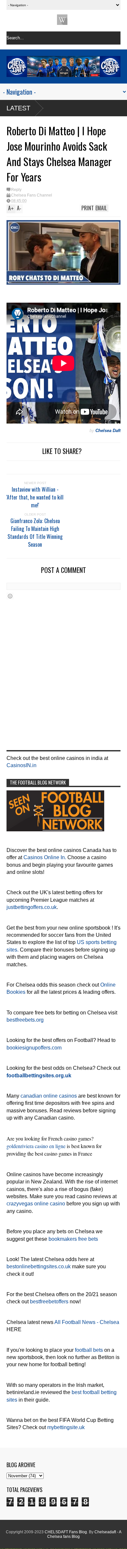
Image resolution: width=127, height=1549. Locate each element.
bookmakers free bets (73, 1239)
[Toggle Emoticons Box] (10, 596)
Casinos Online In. (44, 857)
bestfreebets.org (25, 1020)
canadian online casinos (49, 1096)
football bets (89, 1350)
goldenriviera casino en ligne (36, 1146)
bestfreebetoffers (49, 1301)
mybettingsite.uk (66, 1427)
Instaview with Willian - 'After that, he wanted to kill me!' (35, 497)
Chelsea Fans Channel (31, 195)
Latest (18, 108)
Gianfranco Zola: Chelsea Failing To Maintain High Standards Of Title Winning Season (35, 532)
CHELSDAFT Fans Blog (66, 1532)
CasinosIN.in (21, 765)
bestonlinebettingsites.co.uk (39, 1266)
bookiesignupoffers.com (34, 1047)
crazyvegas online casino (36, 1203)
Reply (16, 189)
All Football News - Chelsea (86, 1322)
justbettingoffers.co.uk (32, 907)
